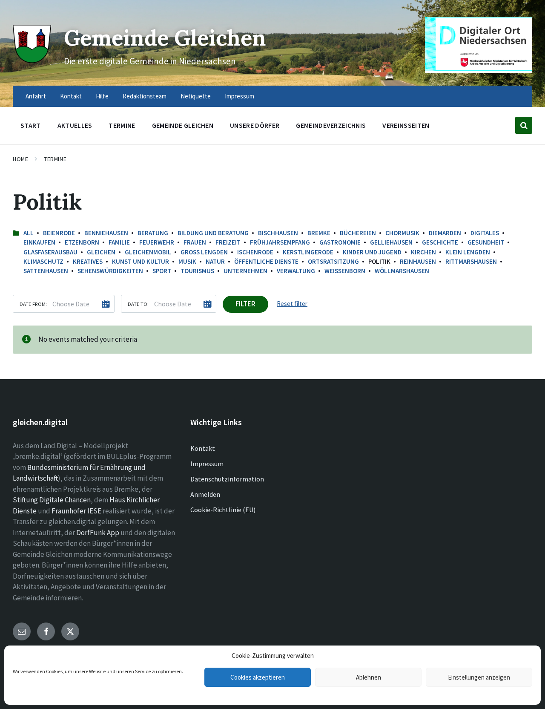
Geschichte (440, 242)
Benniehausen (106, 233)
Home (20, 159)
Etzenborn (82, 242)
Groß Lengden (204, 252)
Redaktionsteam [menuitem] (144, 96)
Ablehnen (368, 677)
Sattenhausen (45, 271)
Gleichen (101, 252)
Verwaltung (296, 271)
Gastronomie (340, 242)
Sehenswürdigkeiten (110, 271)
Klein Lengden (467, 252)
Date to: (138, 303)
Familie (119, 242)
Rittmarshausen (471, 261)
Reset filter (292, 304)
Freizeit (228, 242)
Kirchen (423, 252)
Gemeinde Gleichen (165, 38)
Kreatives (88, 261)
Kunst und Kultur (140, 261)
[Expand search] (523, 125)
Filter (245, 303)
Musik (187, 261)
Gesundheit (486, 242)
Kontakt (202, 448)
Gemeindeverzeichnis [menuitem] (331, 125)
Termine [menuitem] (122, 125)
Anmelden (205, 494)
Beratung (153, 233)
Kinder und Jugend (372, 252)
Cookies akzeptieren (257, 677)
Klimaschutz (43, 261)
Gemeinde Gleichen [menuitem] (182, 125)
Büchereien (358, 233)
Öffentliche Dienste (266, 261)
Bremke (318, 233)
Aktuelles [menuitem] (74, 125)
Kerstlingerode (308, 252)
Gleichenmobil (148, 252)
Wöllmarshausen (402, 271)
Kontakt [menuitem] (71, 96)
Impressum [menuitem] (239, 96)
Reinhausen (418, 261)
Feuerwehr (156, 242)
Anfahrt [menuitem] (36, 96)
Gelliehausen (391, 242)
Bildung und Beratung (213, 233)
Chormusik (402, 233)
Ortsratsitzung (333, 261)
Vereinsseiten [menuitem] (405, 125)
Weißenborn (344, 271)
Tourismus (197, 271)
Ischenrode (255, 252)
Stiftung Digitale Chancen (52, 499)
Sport (161, 271)
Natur (215, 261)
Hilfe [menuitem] (102, 96)
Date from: (33, 303)
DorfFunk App (97, 532)
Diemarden (445, 233)
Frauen (195, 242)
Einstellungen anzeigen (479, 677)
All (28, 233)
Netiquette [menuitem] (196, 96)
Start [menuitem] (30, 125)
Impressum (207, 463)
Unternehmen (245, 271)
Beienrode (59, 233)
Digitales (484, 233)
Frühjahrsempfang (280, 242)
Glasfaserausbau (50, 252)
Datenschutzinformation (227, 479)
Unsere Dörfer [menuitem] (254, 125)
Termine (55, 159)
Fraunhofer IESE (76, 511)
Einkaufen (39, 242)
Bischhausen (278, 233)
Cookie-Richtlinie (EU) (222, 509)
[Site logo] (32, 60)
